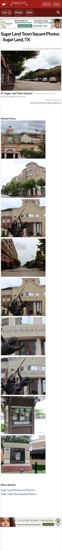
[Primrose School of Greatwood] (31, 522)
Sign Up (46, 4)
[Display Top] (31, 18)
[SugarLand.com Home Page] (19, 3)
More (29, 12)
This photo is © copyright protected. (41, 48)
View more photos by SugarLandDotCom (45, 103)
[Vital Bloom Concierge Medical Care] (31, 24)
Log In (56, 4)
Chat (6, 12)
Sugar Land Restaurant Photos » (18, 489)
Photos (18, 12)
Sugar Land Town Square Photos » (19, 493)
